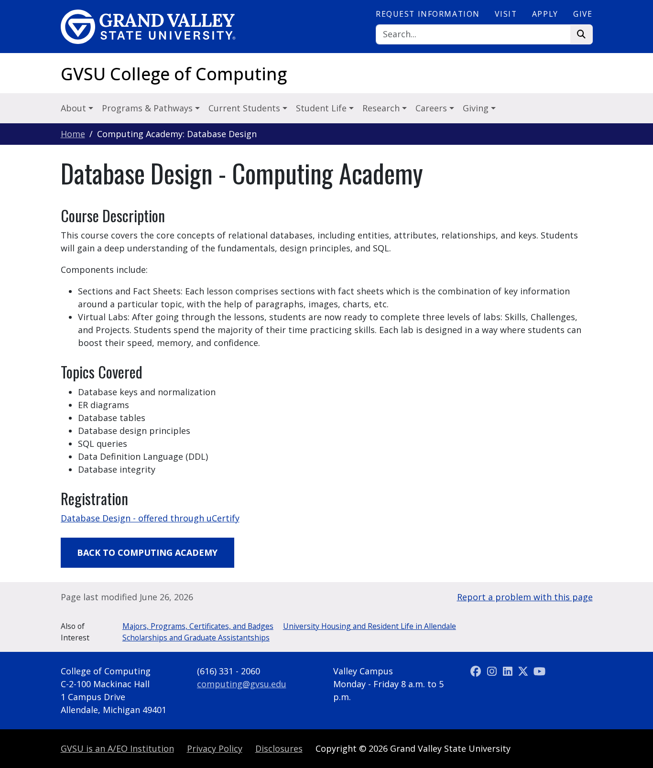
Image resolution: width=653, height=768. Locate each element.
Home (73, 134)
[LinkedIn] (509, 671)
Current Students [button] (245, 108)
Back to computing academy (147, 552)
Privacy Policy (214, 748)
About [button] (74, 108)
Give (582, 14)
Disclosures (279, 748)
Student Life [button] (322, 108)
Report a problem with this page (525, 597)
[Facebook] (477, 671)
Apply (545, 14)
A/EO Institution (117, 748)
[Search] (581, 34)
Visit (506, 14)
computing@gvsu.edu (241, 684)
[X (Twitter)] (525, 671)
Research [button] (382, 108)
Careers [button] (432, 108)
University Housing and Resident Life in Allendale (369, 626)
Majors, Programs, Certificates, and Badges (197, 626)
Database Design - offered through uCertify (150, 518)
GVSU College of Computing (174, 74)
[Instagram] (493, 671)
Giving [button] (477, 108)
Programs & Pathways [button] (148, 108)
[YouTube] (539, 671)
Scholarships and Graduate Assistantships (196, 637)
